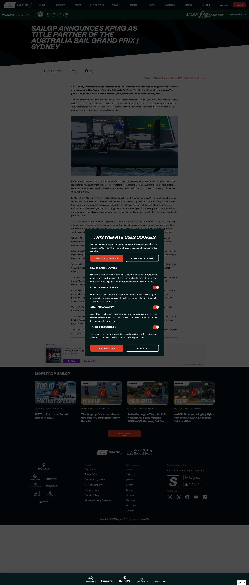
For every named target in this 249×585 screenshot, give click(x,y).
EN (239, 582)
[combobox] (241, 582)
